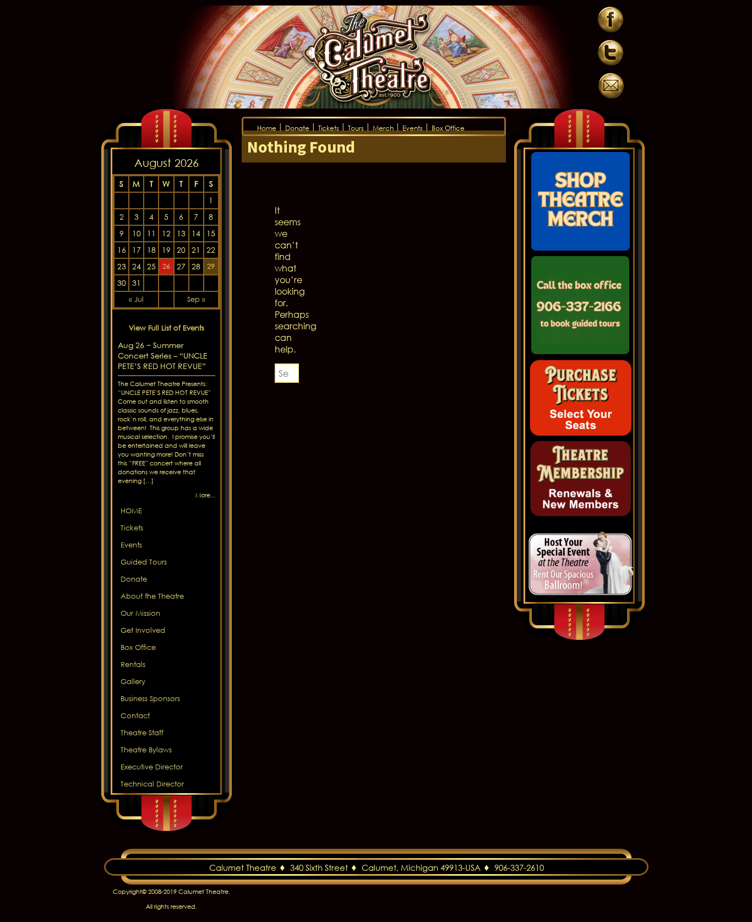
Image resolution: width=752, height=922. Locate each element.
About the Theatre (152, 596)
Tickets (328, 128)
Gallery (133, 681)
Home (266, 128)
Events (412, 128)
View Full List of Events (166, 328)
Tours (356, 128)
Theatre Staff (142, 732)
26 (166, 266)
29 (211, 266)
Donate (297, 128)
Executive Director (152, 767)
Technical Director (152, 784)
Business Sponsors (150, 698)
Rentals (133, 664)
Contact (135, 715)
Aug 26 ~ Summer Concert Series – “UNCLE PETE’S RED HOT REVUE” (163, 355)
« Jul (136, 299)
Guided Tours (144, 562)
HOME (131, 511)
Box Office (448, 128)
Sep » (196, 299)
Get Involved (143, 630)
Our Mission (140, 613)
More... (205, 495)
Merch (383, 128)
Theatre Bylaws (146, 750)
